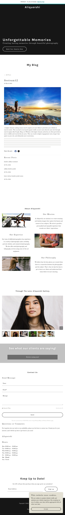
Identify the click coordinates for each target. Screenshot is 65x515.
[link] (32, 7)
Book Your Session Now (14, 49)
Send (32, 415)
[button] (2, 408)
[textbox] (32, 383)
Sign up (51, 489)
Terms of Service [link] (47, 420)
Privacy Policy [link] (38, 420)
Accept (46, 509)
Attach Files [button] (7, 408)
